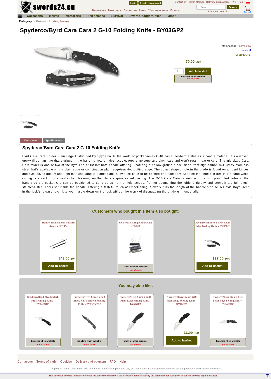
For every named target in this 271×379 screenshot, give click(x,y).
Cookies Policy (125, 375)
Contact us (180, 2)
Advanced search (217, 11)
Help (241, 2)
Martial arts (73, 15)
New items (115, 10)
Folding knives (59, 21)
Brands (175, 10)
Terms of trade (196, 2)
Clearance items (158, 10)
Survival (117, 15)
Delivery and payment (217, 2)
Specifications (54, 140)
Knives (54, 15)
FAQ (234, 2)
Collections (35, 15)
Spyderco (245, 45)
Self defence (96, 15)
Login (133, 3)
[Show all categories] (20, 16)
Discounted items (135, 10)
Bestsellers (99, 10)
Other (172, 15)
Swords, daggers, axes (145, 15)
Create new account (150, 3)
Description (30, 140)
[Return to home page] (58, 7)
